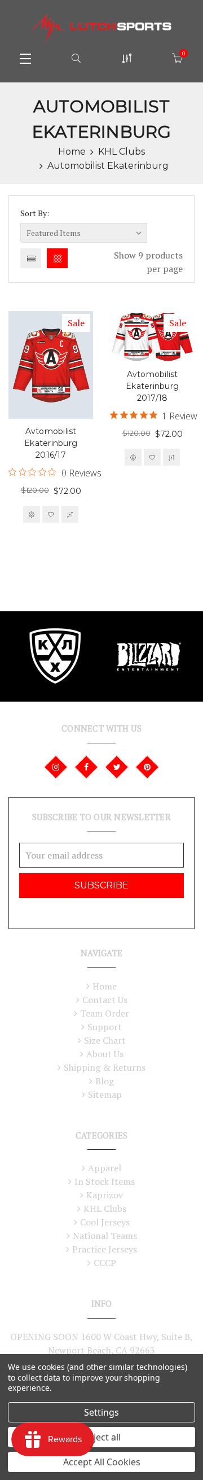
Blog (104, 1081)
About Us (104, 1054)
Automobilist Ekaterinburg (108, 165)
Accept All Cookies (101, 1462)
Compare (69, 514)
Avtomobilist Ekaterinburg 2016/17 (50, 443)
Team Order (104, 1013)
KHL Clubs (121, 151)
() (183, 53)
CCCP (105, 1262)
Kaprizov (104, 1195)
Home (72, 151)
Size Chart (105, 1040)
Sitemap (105, 1094)
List (30, 258)
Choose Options (31, 514)
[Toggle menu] (25, 57)
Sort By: (34, 213)
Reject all (102, 1437)
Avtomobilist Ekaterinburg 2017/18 (152, 386)
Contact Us (104, 999)
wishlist (50, 514)
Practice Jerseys (104, 1249)
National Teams (105, 1235)
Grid (57, 258)
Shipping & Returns (104, 1067)
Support (104, 1027)
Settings (101, 1412)
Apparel (104, 1168)
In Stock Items (104, 1181)
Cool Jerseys (105, 1222)
